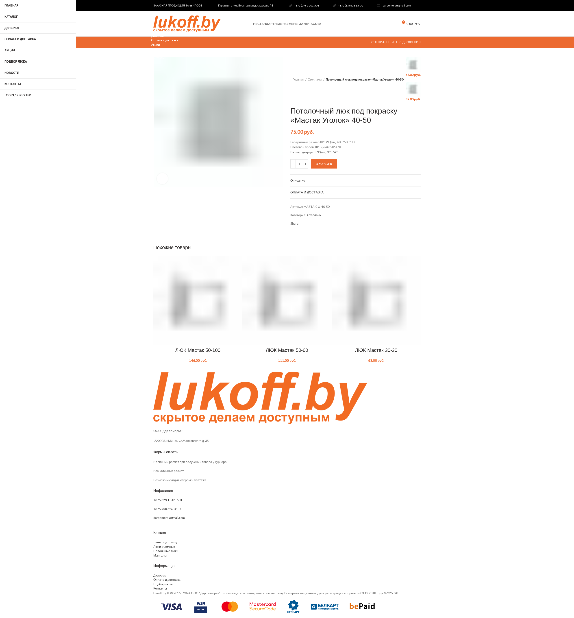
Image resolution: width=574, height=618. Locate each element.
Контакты (160, 588)
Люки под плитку (165, 542)
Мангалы (160, 555)
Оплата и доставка (166, 579)
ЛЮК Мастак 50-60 (287, 350)
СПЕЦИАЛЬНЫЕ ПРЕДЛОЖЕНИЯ (396, 42)
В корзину (324, 164)
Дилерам (160, 575)
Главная (298, 79)
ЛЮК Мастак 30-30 (376, 350)
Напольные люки (165, 551)
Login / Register (17, 95)
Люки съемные (164, 546)
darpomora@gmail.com (397, 5)
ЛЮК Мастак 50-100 (197, 350)
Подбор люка (163, 584)
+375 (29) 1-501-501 (306, 5)
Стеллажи (315, 79)
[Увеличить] (162, 178)
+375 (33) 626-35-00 (350, 5)
